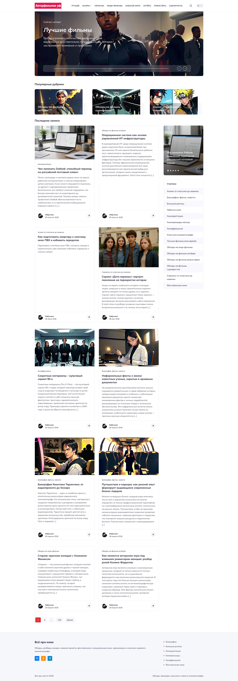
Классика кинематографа (180, 234)
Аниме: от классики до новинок (51, 232)
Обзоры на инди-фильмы (48, 551)
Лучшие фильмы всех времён (181, 241)
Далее (70, 620)
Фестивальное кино (177, 285)
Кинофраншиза (44, 371)
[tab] (168, 170)
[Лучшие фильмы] (119, 43)
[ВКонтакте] (37, 658)
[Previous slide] (179, 68)
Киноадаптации (44, 164)
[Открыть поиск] (190, 5)
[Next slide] (185, 68)
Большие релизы (175, 203)
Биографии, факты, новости (113, 371)
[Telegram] (50, 658)
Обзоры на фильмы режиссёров (183, 259)
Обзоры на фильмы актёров (114, 130)
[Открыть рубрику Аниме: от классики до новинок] (176, 101)
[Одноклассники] (43, 658)
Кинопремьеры (173, 655)
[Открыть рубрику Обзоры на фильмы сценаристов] (119, 101)
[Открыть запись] (64, 173)
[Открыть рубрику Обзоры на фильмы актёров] (61, 101)
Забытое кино (174, 209)
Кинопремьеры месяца (178, 222)
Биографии (171, 642)
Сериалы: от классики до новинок (116, 272)
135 (59, 620)
